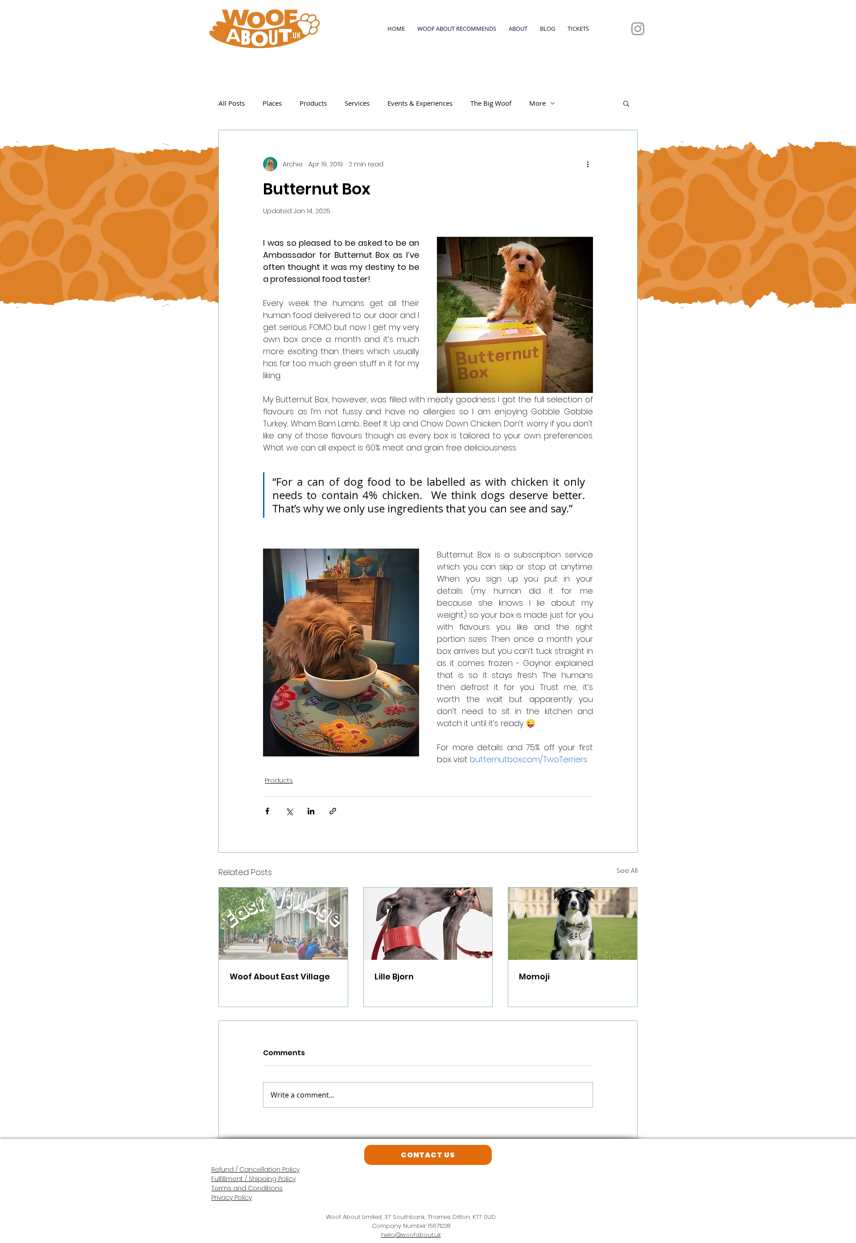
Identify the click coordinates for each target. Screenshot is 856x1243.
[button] (626, 103)
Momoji (534, 976)
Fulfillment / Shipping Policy (253, 1178)
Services (357, 103)
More (537, 103)
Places (272, 103)
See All (627, 870)
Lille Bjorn (394, 976)
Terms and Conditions (247, 1188)
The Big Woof (490, 103)
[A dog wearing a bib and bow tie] (572, 924)
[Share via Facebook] (267, 811)
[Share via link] (333, 811)
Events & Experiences (420, 103)
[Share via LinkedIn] (311, 811)
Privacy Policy (231, 1197)
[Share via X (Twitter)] (289, 811)
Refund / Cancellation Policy (255, 1169)
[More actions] (587, 164)
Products (313, 103)
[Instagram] (637, 28)
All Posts (231, 103)
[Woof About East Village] (283, 924)
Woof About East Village (280, 976)
